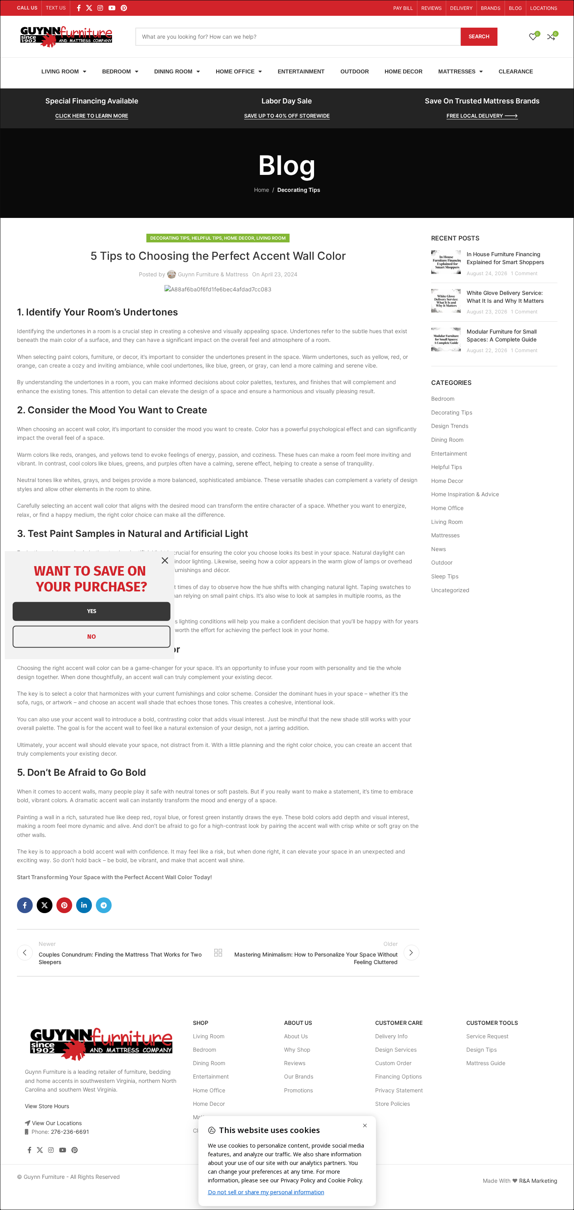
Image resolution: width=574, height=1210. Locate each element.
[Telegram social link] (104, 905)
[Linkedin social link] (84, 905)
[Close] (164, 560)
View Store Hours (47, 1106)
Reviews (294, 1063)
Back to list (217, 952)
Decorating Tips (298, 189)
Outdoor (354, 71)
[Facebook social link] (79, 8)
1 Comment (524, 273)
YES (91, 611)
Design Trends (449, 425)
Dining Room (173, 71)
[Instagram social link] (100, 8)
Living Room (60, 71)
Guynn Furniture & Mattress (213, 274)
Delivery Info (391, 1036)
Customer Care (399, 1022)
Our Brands (298, 1076)
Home (261, 189)
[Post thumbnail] (446, 263)
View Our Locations (56, 1123)
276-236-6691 (70, 1131)
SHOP (200, 1022)
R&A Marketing (538, 1180)
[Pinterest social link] (123, 8)
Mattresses (456, 71)
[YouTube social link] (112, 8)
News (438, 549)
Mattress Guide (485, 1063)
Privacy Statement (399, 1090)
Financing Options (398, 1076)
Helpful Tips (207, 238)
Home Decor (404, 71)
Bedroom (116, 71)
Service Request (487, 1036)
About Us (298, 1022)
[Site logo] (66, 35)
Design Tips (481, 1049)
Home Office (235, 71)
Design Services (396, 1049)
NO (91, 636)
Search (479, 36)
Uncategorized (450, 590)
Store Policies (392, 1103)
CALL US (27, 8)
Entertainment (301, 71)
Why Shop (297, 1049)
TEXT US (56, 8)
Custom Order (393, 1063)
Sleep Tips (444, 576)
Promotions (298, 1090)
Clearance (516, 71)
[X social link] (89, 8)
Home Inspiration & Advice (465, 494)
